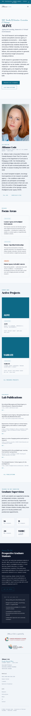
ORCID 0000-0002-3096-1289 (8, 676)
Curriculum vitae (16, 195)
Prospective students (11, 82)
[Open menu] (27, 6)
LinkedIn (4, 681)
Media (3, 696)
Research (4, 692)
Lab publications (9, 87)
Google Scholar (5, 679)
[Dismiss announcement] (28, 2)
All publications (9, 474)
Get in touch (8, 589)
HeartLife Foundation (7, 684)
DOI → (3, 410)
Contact (3, 701)
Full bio (5, 195)
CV (2, 699)
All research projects (11, 380)
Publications (5, 694)
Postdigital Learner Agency (13, 1)
